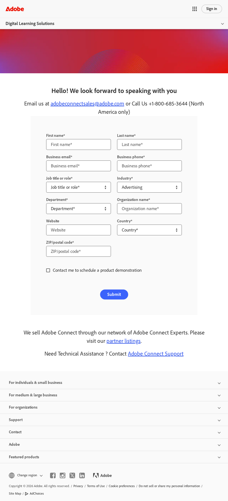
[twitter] (72, 475)
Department (56, 199)
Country (124, 221)
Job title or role (58, 178)
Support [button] (16, 419)
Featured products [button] (24, 457)
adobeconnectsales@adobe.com (87, 103)
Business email (58, 157)
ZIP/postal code (59, 242)
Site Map (15, 493)
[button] (194, 8)
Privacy (78, 486)
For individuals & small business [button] (35, 382)
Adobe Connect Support (156, 353)
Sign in (211, 8)
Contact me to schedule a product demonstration (97, 270)
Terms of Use (96, 486)
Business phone (130, 157)
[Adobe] (14, 8)
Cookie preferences (122, 486)
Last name (125, 135)
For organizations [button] (23, 407)
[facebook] (53, 475)
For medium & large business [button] (33, 395)
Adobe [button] (14, 444)
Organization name (132, 199)
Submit (114, 294)
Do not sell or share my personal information (169, 486)
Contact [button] (15, 432)
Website (52, 221)
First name (54, 135)
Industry (124, 178)
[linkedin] (82, 475)
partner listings (123, 341)
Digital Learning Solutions (30, 23)
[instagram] (62, 475)
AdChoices (37, 493)
